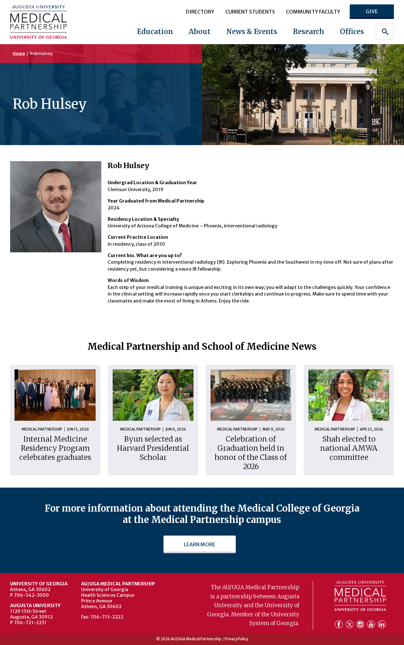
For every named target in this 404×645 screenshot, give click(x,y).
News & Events (251, 31)
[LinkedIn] (381, 625)
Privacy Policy (236, 639)
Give (372, 11)
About (200, 31)
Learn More (199, 544)
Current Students (250, 11)
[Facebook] (339, 625)
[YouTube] (371, 625)
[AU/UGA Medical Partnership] (44, 21)
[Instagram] (361, 625)
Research (308, 31)
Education (155, 31)
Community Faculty (313, 11)
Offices (352, 31)
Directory (200, 11)
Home (19, 53)
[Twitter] (350, 625)
